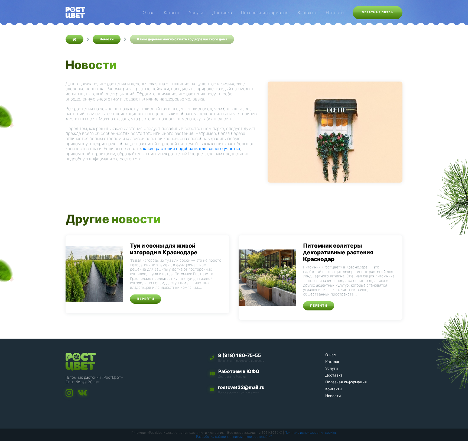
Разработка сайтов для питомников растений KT (234, 436)
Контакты (307, 12)
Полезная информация (264, 12)
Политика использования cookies (311, 432)
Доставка (222, 12)
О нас (149, 12)
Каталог (172, 12)
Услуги (196, 12)
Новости (335, 12)
